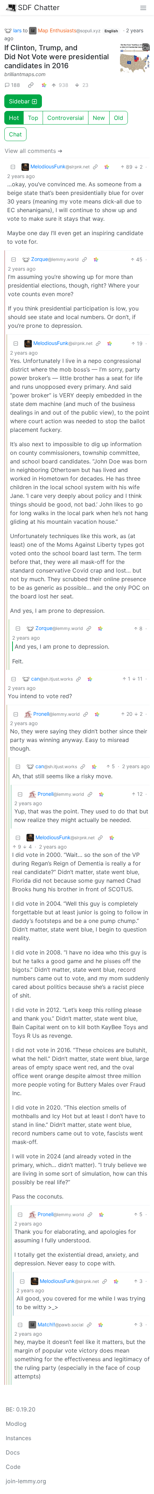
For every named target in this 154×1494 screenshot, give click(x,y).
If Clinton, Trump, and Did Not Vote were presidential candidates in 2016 (56, 56)
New (99, 117)
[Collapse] (13, 166)
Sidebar (19, 101)
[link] (30, 85)
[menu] (143, 7)
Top (33, 117)
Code (13, 1466)
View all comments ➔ (33, 150)
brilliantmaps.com (24, 74)
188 (15, 85)
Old (118, 117)
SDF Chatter (38, 7)
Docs (13, 1452)
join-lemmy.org (26, 1481)
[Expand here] (135, 58)
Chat (15, 134)
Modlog (16, 1423)
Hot (14, 117)
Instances (18, 1438)
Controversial (65, 117)
